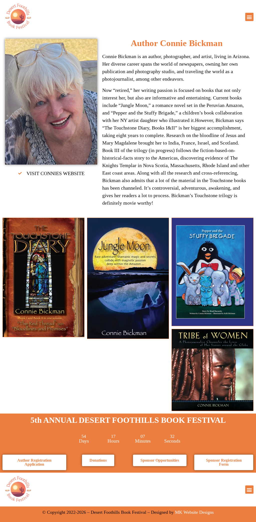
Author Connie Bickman (176, 43)
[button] (249, 17)
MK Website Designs (194, 512)
